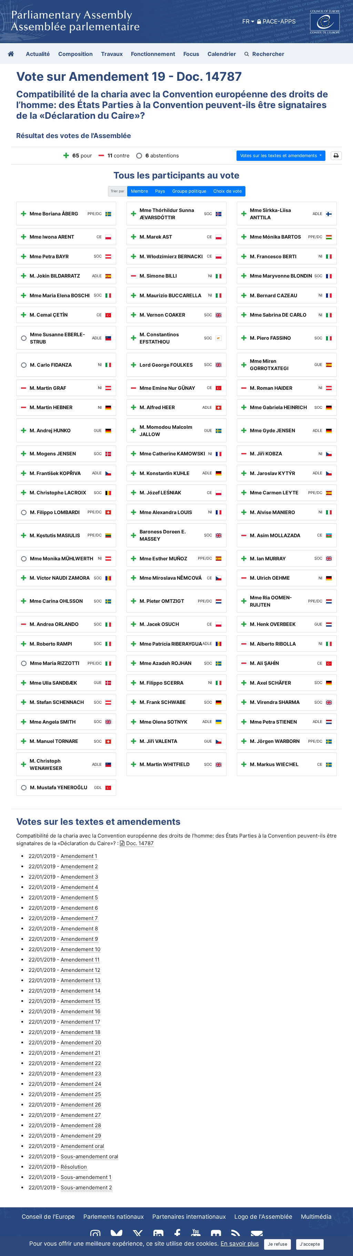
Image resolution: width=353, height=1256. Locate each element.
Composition (75, 53)
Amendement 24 (81, 1084)
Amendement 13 (81, 980)
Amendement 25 (81, 1094)
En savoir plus (240, 1243)
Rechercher (268, 53)
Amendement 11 (80, 959)
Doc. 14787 (140, 843)
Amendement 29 (81, 1135)
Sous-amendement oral (89, 1156)
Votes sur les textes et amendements (279, 155)
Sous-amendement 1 (86, 1177)
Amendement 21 (80, 1053)
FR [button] (246, 21)
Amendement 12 (80, 970)
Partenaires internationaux (189, 1216)
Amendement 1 (79, 856)
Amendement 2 (79, 866)
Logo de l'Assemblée (263, 1216)
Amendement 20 (81, 1042)
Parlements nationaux (113, 1216)
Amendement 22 (81, 1063)
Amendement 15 (80, 1001)
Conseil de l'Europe (48, 1216)
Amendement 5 (79, 897)
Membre (139, 191)
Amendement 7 (79, 918)
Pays (160, 191)
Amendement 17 (80, 1021)
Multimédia (316, 1216)
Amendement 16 (80, 1011)
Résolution (74, 1166)
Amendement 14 (81, 990)
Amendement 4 (79, 887)
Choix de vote (227, 191)
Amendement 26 (81, 1104)
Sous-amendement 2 (86, 1187)
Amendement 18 (80, 1032)
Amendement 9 (79, 939)
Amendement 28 (81, 1125)
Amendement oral (82, 1146)
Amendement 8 (79, 928)
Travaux (112, 53)
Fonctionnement (153, 53)
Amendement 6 (79, 908)
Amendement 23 (81, 1073)
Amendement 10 (80, 949)
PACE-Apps (279, 21)
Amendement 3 (79, 876)
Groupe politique (189, 191)
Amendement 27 (81, 1115)
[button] (336, 156)
